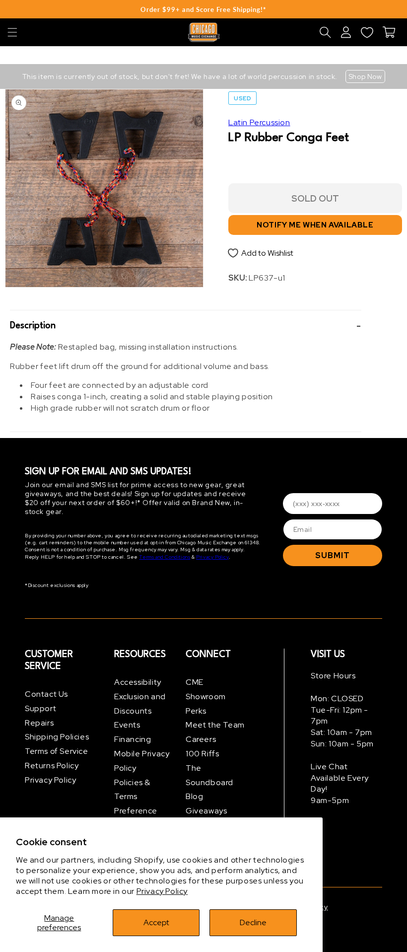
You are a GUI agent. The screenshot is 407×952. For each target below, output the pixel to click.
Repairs (39, 723)
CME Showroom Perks (206, 696)
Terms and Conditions (164, 557)
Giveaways (206, 811)
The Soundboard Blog (209, 782)
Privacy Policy (162, 891)
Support (40, 708)
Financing (132, 739)
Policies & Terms (132, 789)
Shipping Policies (57, 737)
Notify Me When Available (315, 225)
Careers (201, 739)
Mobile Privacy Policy (141, 760)
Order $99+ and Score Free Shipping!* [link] (203, 9)
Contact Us (46, 694)
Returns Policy (51, 765)
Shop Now (365, 76)
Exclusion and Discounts (140, 703)
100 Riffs (202, 753)
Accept (156, 922)
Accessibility (137, 682)
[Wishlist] (367, 32)
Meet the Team (215, 725)
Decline (253, 922)
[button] (12, 32)
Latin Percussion (259, 122)
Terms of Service (56, 751)
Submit (332, 555)
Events (127, 725)
